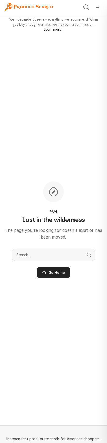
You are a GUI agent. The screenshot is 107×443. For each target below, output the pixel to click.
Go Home (56, 272)
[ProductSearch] (30, 7)
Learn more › (53, 29)
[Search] (86, 7)
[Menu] (97, 7)
